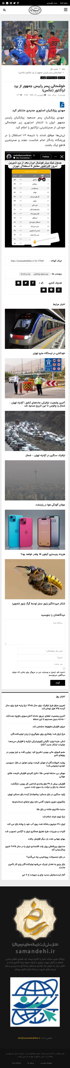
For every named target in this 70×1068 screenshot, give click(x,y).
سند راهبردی (52, 3)
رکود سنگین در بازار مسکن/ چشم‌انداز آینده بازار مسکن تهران (36, 794)
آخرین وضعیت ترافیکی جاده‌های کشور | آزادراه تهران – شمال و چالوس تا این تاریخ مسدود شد (37, 404)
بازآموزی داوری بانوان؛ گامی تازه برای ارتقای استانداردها (38, 801)
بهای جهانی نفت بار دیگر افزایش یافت (46, 839)
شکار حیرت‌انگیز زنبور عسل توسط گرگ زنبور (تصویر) (38, 603)
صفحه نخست (46, 1063)
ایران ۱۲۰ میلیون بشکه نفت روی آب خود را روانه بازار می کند (36, 824)
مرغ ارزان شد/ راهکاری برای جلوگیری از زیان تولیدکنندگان (38, 734)
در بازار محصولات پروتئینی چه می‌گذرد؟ (45, 857)
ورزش (43, 77)
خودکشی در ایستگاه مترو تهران (49, 353)
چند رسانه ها (51, 77)
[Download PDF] (62, 106)
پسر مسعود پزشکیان (41, 274)
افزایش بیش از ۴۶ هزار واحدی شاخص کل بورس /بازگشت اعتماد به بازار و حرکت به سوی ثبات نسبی (38, 785)
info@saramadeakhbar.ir (29, 1038)
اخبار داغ (61, 77)
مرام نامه (64, 3)
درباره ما (31, 1063)
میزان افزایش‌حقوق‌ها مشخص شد (49, 726)
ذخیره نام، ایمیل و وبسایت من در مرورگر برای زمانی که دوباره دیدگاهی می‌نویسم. (38, 674)
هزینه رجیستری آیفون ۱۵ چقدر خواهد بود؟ (43, 554)
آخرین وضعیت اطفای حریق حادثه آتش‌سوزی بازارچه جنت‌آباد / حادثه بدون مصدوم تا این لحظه (35, 718)
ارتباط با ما (16, 1063)
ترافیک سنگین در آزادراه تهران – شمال (45, 455)
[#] (3, 3)
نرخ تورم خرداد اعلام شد (53, 816)
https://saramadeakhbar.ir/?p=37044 (27, 261)
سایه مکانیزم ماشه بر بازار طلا (51, 809)
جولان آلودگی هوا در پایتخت (50, 505)
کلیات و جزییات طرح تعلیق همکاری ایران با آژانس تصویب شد (35, 831)
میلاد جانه (52, 95)
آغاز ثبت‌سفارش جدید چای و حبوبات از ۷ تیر (43, 874)
